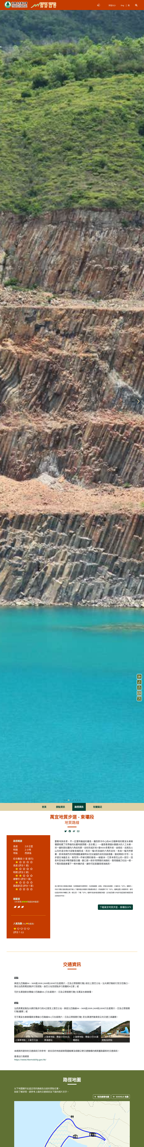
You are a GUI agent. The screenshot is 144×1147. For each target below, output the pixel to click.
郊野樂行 (43, 5)
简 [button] (129, 5)
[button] (136, 5)
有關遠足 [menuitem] (97, 806)
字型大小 (112, 5)
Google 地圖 (122, 1096)
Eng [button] (122, 5)
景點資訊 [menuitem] (60, 806)
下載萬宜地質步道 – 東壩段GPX (115, 907)
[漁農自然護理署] (15, 5)
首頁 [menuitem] (44, 806)
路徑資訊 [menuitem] (79, 806)
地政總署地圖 (103, 1096)
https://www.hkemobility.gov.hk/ (30, 1059)
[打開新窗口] (66, 831)
